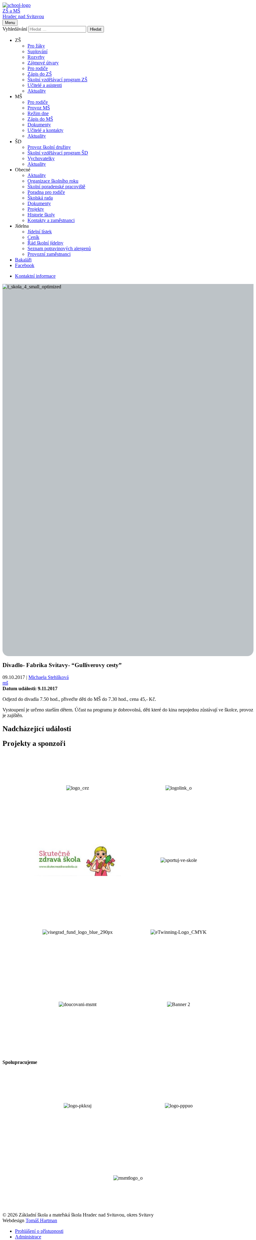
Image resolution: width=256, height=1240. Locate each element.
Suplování (37, 51)
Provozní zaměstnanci (49, 254)
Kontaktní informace (35, 276)
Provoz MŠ (38, 107)
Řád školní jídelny (45, 242)
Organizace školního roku (52, 181)
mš (5, 683)
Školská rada (40, 197)
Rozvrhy (36, 57)
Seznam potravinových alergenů (59, 248)
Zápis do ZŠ (39, 74)
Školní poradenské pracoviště (56, 186)
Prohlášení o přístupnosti (39, 1231)
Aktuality (36, 91)
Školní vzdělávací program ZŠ (57, 79)
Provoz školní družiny (49, 147)
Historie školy (41, 214)
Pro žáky (36, 45)
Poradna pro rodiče (46, 192)
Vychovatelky (41, 158)
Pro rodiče (37, 68)
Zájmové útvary (43, 62)
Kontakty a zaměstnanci (51, 220)
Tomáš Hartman (41, 1220)
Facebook (24, 265)
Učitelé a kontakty (45, 130)
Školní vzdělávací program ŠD (57, 152)
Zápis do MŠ (40, 119)
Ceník (33, 237)
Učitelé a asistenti (44, 85)
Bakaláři (23, 259)
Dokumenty (39, 124)
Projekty (35, 209)
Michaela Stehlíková (48, 677)
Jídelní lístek (39, 231)
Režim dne (38, 113)
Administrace (28, 1236)
